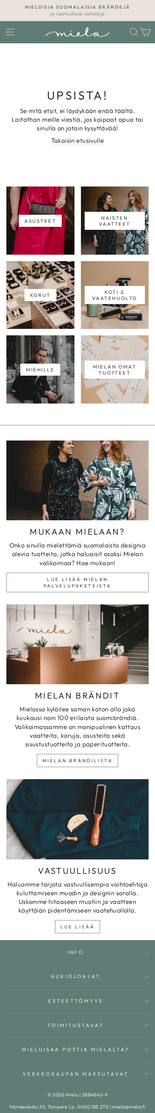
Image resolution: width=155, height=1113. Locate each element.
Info (76, 952)
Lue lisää (77, 927)
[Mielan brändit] (77, 644)
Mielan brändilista (78, 760)
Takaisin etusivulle (77, 140)
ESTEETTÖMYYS (75, 1001)
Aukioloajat (76, 976)
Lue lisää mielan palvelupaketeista (77, 582)
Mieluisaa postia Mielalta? (75, 1049)
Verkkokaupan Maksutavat (75, 1074)
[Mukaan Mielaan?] (77, 480)
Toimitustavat (75, 1025)
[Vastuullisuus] (77, 819)
